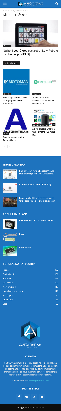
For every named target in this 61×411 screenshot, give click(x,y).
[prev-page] (4, 146)
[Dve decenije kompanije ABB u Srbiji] (10, 188)
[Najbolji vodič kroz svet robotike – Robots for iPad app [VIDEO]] (30, 33)
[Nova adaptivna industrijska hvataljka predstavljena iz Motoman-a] (16, 82)
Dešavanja (36, 94)
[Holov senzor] (10, 251)
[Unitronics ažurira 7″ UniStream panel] (10, 224)
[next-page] (9, 146)
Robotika (7, 46)
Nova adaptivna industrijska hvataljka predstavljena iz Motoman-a (15, 100)
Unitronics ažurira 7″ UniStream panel (36, 220)
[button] (4, 4)
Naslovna (6, 10)
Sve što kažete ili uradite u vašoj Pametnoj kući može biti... (43, 132)
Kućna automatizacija (40, 125)
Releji (21, 234)
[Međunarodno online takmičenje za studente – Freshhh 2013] (45, 82)
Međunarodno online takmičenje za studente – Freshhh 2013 (43, 100)
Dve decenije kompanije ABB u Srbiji (35, 184)
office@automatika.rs (39, 380)
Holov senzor (25, 247)
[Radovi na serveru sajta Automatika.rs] (16, 121)
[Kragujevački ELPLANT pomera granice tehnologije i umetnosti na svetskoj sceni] (10, 202)
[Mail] (27, 397)
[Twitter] (34, 397)
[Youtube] (42, 397)
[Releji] (10, 237)
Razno (6, 134)
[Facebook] (19, 397)
